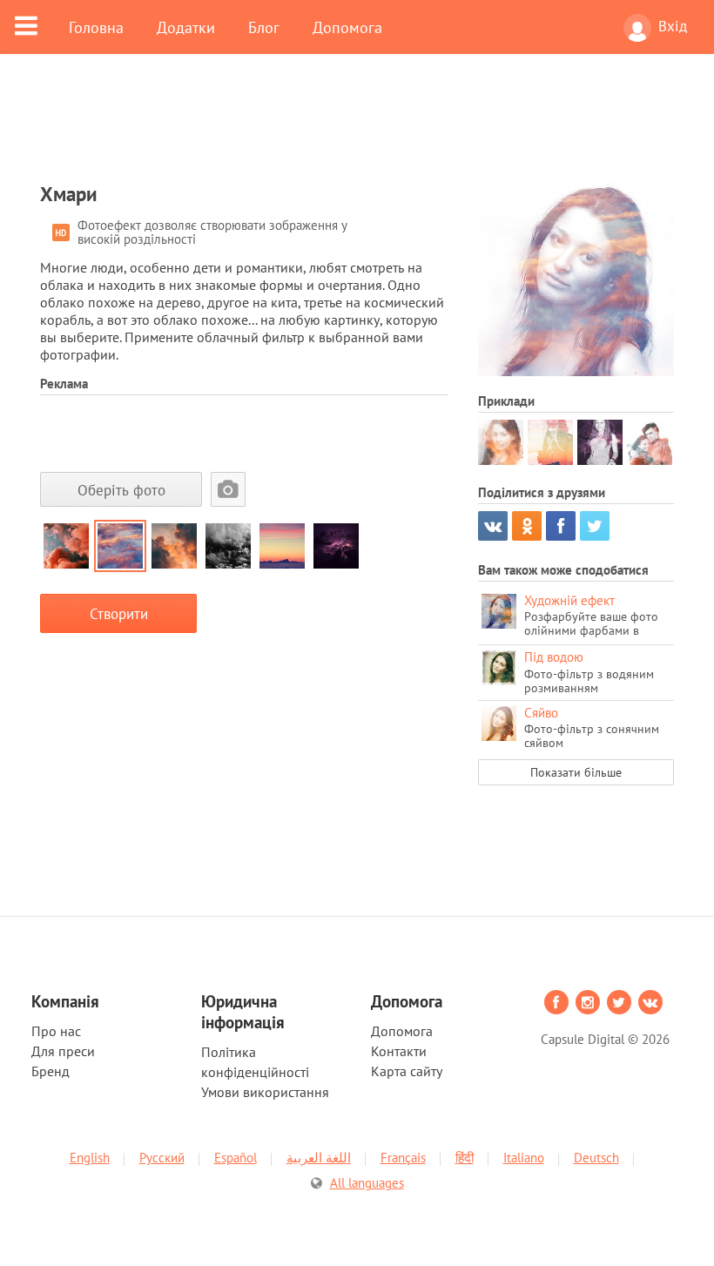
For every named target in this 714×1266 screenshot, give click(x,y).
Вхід (672, 26)
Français (403, 1157)
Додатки (186, 27)
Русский (162, 1157)
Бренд (50, 1071)
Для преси (63, 1051)
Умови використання (265, 1092)
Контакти (399, 1051)
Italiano (523, 1157)
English (90, 1157)
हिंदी (464, 1157)
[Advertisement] (357, 128)
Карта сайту (406, 1071)
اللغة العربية (318, 1157)
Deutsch (596, 1157)
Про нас (56, 1031)
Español (235, 1157)
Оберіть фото (121, 490)
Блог (264, 27)
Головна (96, 27)
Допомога (347, 27)
